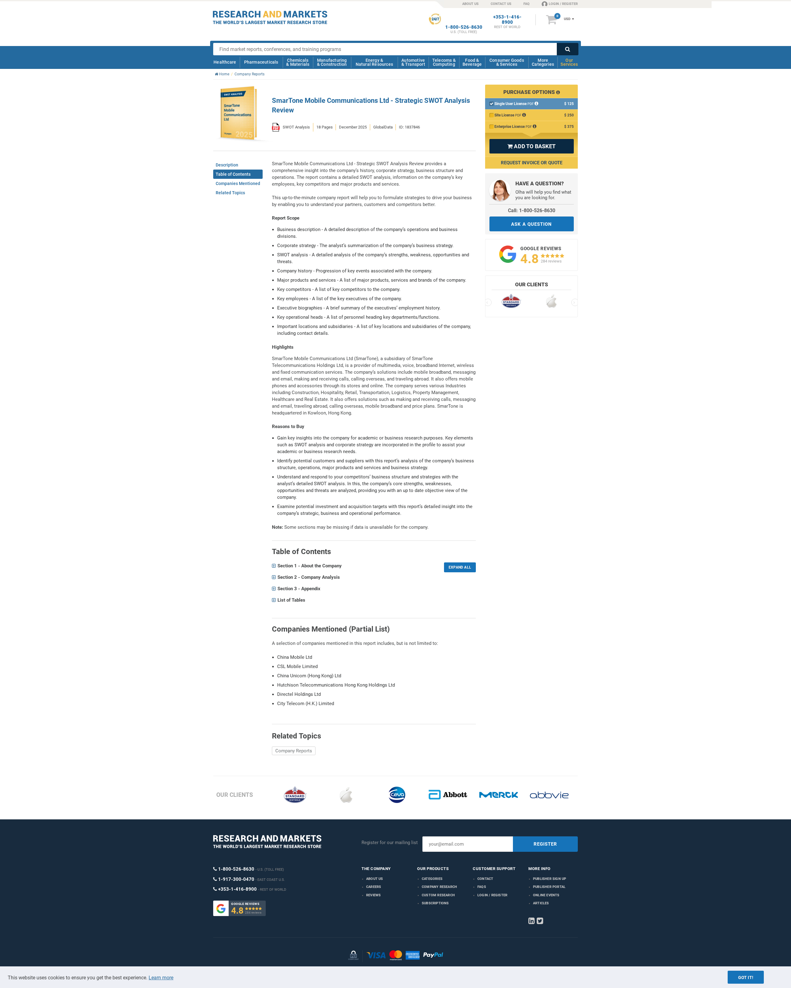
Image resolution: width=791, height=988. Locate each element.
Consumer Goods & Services (506, 62)
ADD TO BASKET (531, 146)
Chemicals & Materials (297, 62)
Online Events (546, 895)
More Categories (543, 62)
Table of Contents (233, 174)
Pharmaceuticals (261, 62)
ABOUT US (470, 4)
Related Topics (230, 192)
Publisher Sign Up (549, 879)
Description (227, 164)
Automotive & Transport (413, 62)
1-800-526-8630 (463, 27)
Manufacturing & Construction (332, 62)
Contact (485, 879)
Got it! (745, 977)
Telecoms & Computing (444, 62)
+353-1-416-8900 (507, 20)
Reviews (373, 895)
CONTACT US (501, 4)
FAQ (526, 4)
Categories (432, 879)
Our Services (569, 62)
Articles (541, 903)
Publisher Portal (549, 887)
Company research (439, 887)
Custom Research (438, 895)
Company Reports (293, 751)
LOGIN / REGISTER (563, 4)
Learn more (161, 978)
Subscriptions (435, 903)
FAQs (481, 887)
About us (374, 879)
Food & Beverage (472, 62)
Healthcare (225, 62)
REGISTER (545, 844)
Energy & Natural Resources (374, 62)
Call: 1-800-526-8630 (531, 210)
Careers (373, 887)
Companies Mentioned (238, 183)
